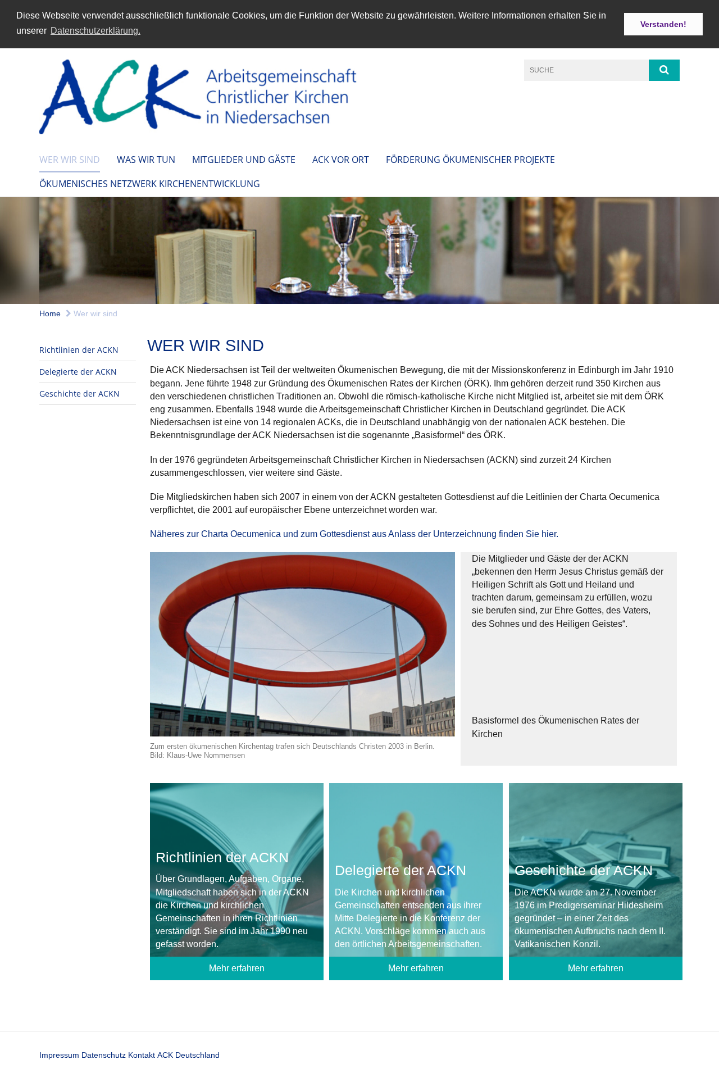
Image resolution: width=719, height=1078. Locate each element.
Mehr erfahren (237, 968)
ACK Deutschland (188, 1054)
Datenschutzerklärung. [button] (95, 30)
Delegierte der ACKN (78, 371)
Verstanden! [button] (663, 24)
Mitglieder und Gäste (243, 159)
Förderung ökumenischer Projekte (470, 159)
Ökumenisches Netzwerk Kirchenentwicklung (149, 184)
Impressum (59, 1054)
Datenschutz (103, 1054)
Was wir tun (146, 159)
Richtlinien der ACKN (79, 349)
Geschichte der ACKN (79, 393)
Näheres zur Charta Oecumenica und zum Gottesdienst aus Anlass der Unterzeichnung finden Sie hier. (354, 534)
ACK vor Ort (340, 159)
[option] (359, 250)
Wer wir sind (69, 159)
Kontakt (141, 1054)
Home (50, 313)
